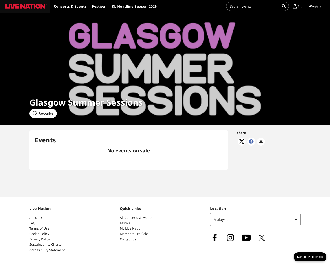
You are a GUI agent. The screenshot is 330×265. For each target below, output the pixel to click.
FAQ (32, 223)
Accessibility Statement (47, 250)
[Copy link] (261, 142)
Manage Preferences (310, 256)
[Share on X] (242, 144)
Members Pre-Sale (134, 234)
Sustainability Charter (46, 244)
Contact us (128, 239)
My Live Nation (131, 228)
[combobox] (254, 6)
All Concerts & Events (136, 217)
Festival (125, 223)
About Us (36, 217)
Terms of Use (39, 228)
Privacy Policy (39, 239)
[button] (25, 6)
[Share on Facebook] (251, 144)
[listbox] (255, 219)
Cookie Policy (39, 234)
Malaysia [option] (221, 219)
